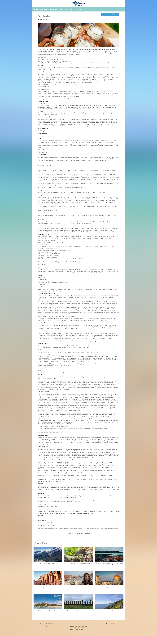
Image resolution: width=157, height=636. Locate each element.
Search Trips (68, 9)
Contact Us (78, 9)
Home (36, 9)
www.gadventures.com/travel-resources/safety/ (50, 432)
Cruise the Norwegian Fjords (47, 563)
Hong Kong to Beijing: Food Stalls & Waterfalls (78, 587)
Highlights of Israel (109, 587)
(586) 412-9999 (79, 628)
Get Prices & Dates (110, 15)
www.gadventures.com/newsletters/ (69, 497)
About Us (46, 626)
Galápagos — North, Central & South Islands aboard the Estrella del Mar (109, 564)
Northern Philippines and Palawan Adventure (47, 611)
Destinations (53, 9)
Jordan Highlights (47, 587)
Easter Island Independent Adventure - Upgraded (78, 611)
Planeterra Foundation (94, 473)
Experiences (43, 9)
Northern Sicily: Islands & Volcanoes (109, 611)
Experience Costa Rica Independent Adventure (78, 563)
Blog (61, 9)
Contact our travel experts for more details (78, 533)
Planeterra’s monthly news (105, 500)
